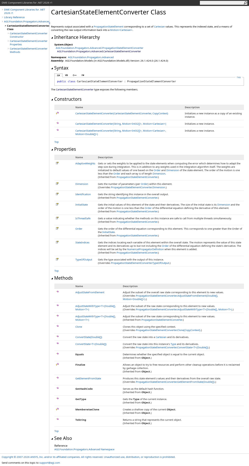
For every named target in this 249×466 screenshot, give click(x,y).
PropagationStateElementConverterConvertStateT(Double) (172, 347)
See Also (63, 438)
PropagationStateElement (108, 26)
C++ (75, 75)
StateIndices (82, 242)
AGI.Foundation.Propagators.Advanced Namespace (84, 449)
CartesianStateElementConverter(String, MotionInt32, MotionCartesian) (120, 123)
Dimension (172, 170)
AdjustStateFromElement (89, 292)
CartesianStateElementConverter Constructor (28, 35)
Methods (63, 278)
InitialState (81, 204)
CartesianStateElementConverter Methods (28, 50)
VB (66, 75)
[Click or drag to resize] (50, 23)
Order (157, 170)
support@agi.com (49, 462)
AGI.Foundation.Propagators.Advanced (26, 21)
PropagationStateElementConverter (137, 177)
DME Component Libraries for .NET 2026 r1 (24, 11)
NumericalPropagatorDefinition (145, 249)
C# (58, 75)
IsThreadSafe (82, 218)
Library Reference (14, 17)
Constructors (68, 99)
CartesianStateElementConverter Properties (28, 42)
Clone (78, 326)
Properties (65, 149)
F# (83, 75)
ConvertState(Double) (88, 337)
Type (173, 344)
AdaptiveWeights (85, 163)
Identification (83, 194)
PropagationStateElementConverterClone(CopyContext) (168, 330)
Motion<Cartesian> (121, 30)
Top (56, 141)
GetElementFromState (88, 378)
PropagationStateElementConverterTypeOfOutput (140, 263)
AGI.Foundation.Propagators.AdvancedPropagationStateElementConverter (99, 48)
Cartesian (159, 26)
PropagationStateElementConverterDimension (138, 187)
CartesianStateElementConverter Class (28, 27)
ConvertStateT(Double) (91, 344)
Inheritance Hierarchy (77, 37)
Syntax (61, 68)
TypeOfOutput (83, 259)
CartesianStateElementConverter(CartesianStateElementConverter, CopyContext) (121, 113)
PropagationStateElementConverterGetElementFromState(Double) (175, 381)
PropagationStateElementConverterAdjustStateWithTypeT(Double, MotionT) (184, 309)
